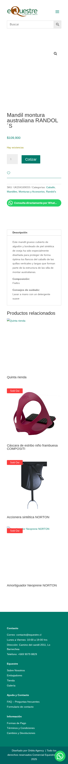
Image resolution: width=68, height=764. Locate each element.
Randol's (51, 191)
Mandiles (12, 191)
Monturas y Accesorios (32, 191)
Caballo (50, 187)
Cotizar (31, 159)
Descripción (20, 232)
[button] (60, 756)
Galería (11, 685)
